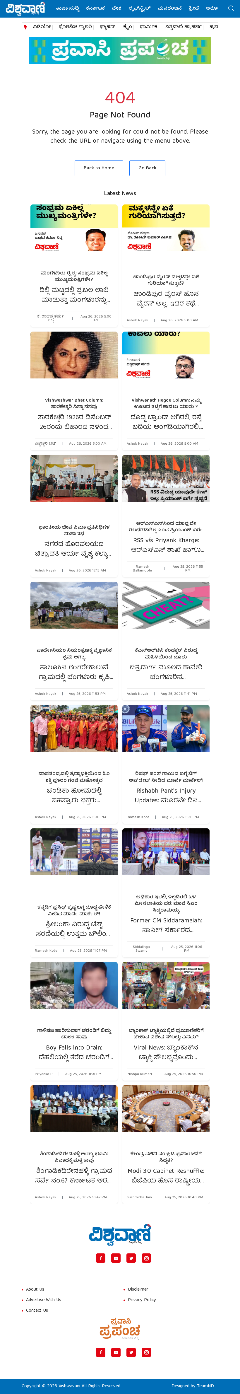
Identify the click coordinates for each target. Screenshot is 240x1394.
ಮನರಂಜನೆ (170, 9)
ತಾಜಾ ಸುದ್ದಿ (67, 9)
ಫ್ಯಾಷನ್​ (107, 27)
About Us (35, 1290)
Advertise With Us (43, 1300)
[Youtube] (116, 1258)
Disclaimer (138, 1290)
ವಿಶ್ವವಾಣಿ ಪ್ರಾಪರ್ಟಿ (183, 27)
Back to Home (99, 168)
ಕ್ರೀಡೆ (194, 9)
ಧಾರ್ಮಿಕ (148, 27)
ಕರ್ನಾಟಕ (95, 9)
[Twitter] (131, 1258)
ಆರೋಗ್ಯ (214, 9)
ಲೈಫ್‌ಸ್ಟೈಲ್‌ (139, 9)
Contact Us (37, 1311)
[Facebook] (100, 1258)
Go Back (147, 168)
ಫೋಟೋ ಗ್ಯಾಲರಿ (75, 27)
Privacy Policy (142, 1300)
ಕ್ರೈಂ (127, 27)
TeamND (205, 1386)
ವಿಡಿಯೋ (42, 27)
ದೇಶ (116, 9)
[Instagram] (146, 1258)
